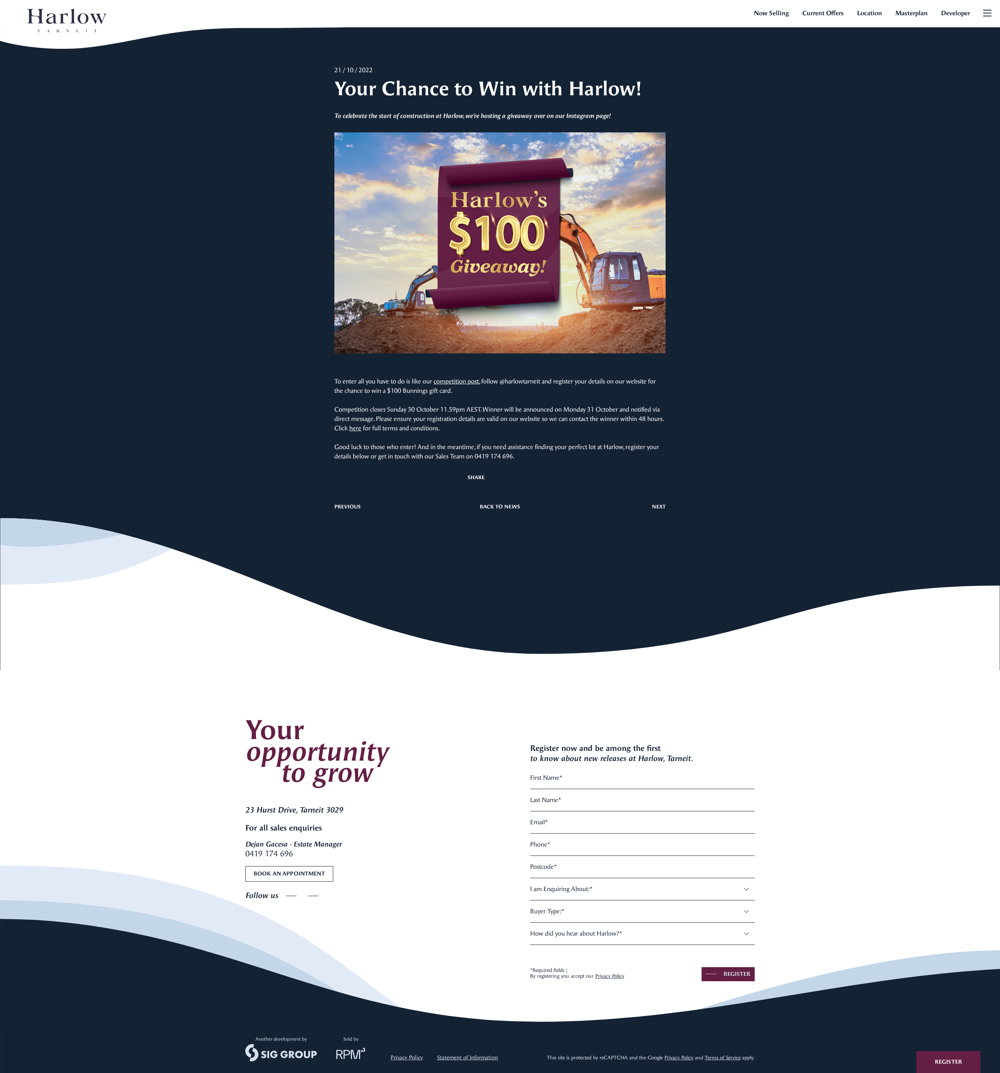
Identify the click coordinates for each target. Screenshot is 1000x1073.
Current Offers (823, 13)
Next (659, 507)
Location (869, 13)
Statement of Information (467, 1057)
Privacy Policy (609, 976)
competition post (456, 381)
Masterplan (911, 13)
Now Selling (771, 13)
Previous (347, 507)
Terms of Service (723, 1058)
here (355, 428)
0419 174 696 (269, 853)
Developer (955, 13)
